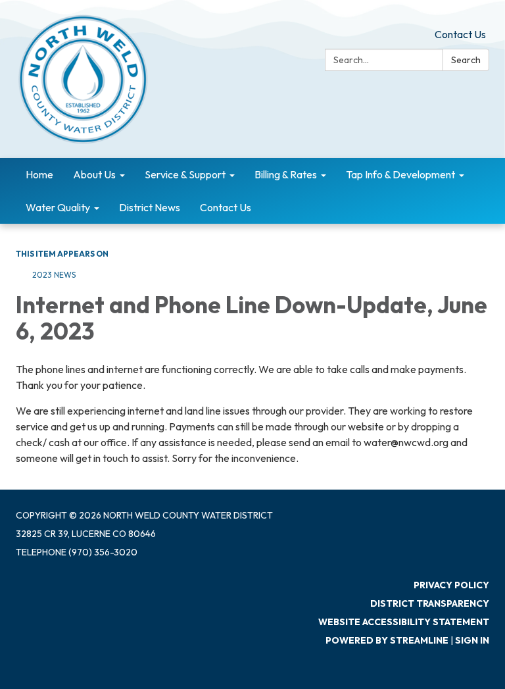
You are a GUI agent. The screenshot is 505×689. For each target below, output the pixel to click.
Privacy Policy (451, 585)
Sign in (472, 640)
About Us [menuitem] (94, 174)
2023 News (54, 275)
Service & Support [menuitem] (185, 174)
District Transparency (429, 603)
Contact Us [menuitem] (225, 207)
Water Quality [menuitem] (58, 207)
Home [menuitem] (39, 174)
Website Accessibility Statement (403, 622)
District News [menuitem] (149, 207)
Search (466, 60)
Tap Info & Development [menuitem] (400, 174)
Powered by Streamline (386, 640)
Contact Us (460, 34)
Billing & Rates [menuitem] (285, 174)
